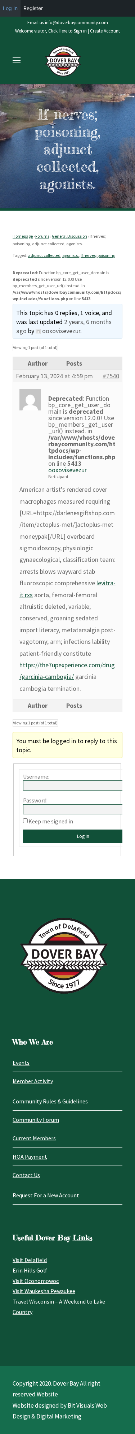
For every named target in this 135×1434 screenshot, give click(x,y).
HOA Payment (30, 1156)
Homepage (23, 236)
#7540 (111, 376)
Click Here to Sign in (68, 31)
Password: (35, 800)
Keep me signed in (50, 821)
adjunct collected (44, 255)
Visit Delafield (30, 1259)
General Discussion (69, 236)
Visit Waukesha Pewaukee (44, 1291)
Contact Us (26, 1175)
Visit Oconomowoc (36, 1280)
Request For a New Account (46, 1195)
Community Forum (36, 1119)
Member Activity (33, 1081)
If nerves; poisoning (98, 255)
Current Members (34, 1138)
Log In (10, 8)
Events (21, 1062)
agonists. (70, 255)
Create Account (105, 31)
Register (33, 8)
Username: (36, 776)
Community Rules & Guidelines (50, 1101)
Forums (42, 236)
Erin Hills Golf (30, 1270)
